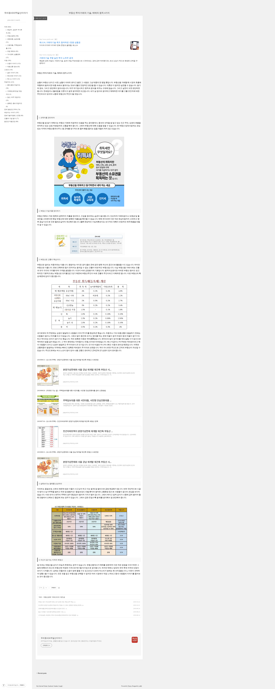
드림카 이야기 (14, 63)
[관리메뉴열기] (3, 685)
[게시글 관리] (46, 587)
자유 (7, 27)
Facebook (50, 686)
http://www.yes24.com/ (46, 39)
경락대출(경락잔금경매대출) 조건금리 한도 (51, 608)
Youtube (55, 686)
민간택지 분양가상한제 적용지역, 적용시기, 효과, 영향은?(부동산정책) (60, 605)
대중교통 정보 (13, 66)
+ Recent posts (42, 673)
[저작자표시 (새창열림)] (59, 588)
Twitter (45, 686)
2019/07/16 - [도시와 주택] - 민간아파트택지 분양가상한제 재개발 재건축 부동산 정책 (67, 421)
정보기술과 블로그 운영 (13, 115)
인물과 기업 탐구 (11, 118)
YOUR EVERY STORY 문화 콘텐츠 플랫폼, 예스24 (58, 45)
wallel (140, 686)
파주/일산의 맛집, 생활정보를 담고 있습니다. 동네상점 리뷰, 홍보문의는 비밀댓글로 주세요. (71, 641)
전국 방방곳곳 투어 (12, 109)
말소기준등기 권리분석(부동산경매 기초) (51, 612)
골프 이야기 (12, 73)
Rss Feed (39, 686)
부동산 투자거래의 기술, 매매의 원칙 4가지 (89, 13)
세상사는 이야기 (11, 112)
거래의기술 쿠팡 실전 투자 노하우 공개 (56, 58)
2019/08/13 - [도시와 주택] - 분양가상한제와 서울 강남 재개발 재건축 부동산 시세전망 (68, 360)
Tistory (129, 686)
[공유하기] (43, 587)
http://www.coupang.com (47, 55)
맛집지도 (9, 82)
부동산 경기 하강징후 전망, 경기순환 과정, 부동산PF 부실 (55, 602)
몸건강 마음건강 (11, 121)
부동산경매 (13, 36)
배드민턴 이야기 (14, 76)
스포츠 (8, 70)
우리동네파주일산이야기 (16, 13)
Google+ (60, 686)
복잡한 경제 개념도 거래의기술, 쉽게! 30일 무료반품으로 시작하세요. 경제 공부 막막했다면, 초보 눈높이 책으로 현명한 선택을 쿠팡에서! (88, 62)
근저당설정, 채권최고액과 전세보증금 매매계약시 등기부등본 (57, 615)
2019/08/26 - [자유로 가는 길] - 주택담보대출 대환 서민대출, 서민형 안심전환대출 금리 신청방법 (71, 390)
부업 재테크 (12, 51)
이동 (7, 60)
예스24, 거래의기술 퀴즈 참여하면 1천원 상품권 (59, 42)
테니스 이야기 (13, 79)
